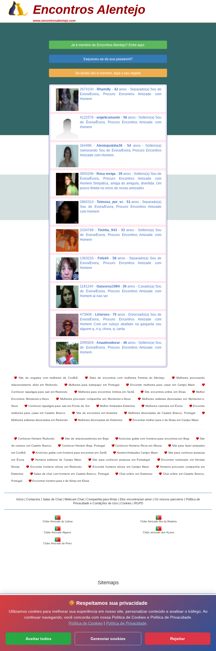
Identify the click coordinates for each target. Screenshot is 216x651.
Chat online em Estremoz (135, 473)
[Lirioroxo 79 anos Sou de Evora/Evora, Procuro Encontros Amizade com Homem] (67, 325)
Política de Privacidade (126, 623)
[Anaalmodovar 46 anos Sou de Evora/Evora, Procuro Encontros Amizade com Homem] (67, 353)
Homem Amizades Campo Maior (137, 452)
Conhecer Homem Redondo (36, 438)
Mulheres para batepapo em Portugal (93, 384)
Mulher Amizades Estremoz (117, 405)
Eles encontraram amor (136, 499)
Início (20, 499)
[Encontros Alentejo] (18, 7)
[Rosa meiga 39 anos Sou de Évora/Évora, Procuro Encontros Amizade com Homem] (67, 184)
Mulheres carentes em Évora (163, 405)
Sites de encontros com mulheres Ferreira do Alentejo (126, 377)
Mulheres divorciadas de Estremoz (99, 420)
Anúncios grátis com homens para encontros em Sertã (70, 452)
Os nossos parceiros (168, 499)
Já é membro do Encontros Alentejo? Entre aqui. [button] (108, 44)
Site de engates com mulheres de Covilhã (47, 377)
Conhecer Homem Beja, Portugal (83, 445)
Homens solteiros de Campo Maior (57, 459)
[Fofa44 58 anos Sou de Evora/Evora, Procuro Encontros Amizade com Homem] (67, 268)
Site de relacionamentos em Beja (86, 438)
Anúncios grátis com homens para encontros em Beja (153, 438)
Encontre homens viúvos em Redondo (55, 466)
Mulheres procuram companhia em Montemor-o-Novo (95, 398)
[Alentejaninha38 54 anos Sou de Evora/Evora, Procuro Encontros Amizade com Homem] (67, 156)
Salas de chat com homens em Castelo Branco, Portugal (71, 473)
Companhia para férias (101, 499)
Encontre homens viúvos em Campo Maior (120, 466)
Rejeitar (177, 638)
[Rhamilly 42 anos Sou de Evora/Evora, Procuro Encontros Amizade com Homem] (67, 99)
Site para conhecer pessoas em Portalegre (120, 459)
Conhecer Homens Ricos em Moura (138, 445)
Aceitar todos (38, 638)
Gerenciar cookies (108, 638)
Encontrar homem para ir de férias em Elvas (60, 480)
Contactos (33, 499)
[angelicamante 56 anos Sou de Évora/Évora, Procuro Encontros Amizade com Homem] (67, 128)
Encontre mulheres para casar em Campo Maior (162, 384)
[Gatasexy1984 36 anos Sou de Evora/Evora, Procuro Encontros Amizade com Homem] (67, 297)
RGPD (138, 503)
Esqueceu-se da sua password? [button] (108, 58)
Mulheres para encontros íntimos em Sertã (105, 391)
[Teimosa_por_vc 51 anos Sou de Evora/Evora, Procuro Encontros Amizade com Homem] (67, 212)
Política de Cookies (86, 623)
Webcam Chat (74, 499)
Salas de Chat (52, 499)
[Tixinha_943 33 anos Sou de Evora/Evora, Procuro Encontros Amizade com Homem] (67, 240)
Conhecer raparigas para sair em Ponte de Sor (58, 405)
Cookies (126, 503)
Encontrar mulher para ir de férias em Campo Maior (165, 420)
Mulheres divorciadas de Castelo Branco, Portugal (161, 412)
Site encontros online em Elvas (164, 391)
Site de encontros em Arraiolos (96, 412)
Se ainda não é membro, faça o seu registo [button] (108, 72)
